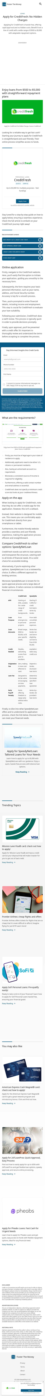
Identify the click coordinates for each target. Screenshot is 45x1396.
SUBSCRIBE (23, 391)
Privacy (22, 1363)
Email (5, 355)
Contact (22, 1374)
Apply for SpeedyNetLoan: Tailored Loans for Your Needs (22, 752)
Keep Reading (21, 772)
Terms (22, 1367)
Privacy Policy (14, 401)
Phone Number (8, 365)
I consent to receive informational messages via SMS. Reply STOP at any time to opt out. (23, 384)
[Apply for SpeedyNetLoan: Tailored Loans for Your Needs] (22, 737)
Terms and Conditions (23, 401)
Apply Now (22, 201)
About (22, 1371)
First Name (7, 374)
